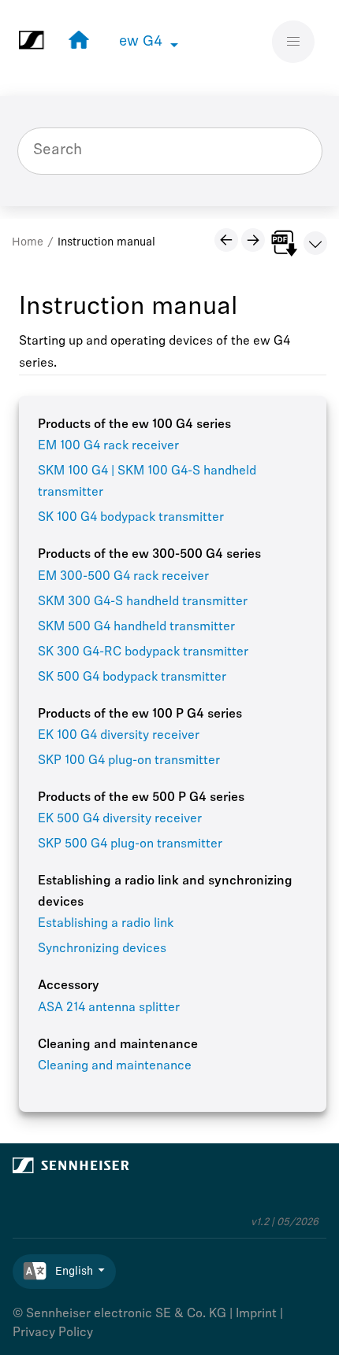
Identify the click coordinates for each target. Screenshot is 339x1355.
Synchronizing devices (102, 949)
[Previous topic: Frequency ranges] (226, 240)
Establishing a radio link (105, 923)
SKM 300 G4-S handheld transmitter (143, 602)
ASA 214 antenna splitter (109, 1008)
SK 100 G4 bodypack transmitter (131, 517)
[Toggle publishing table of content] (315, 243)
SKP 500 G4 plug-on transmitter (130, 844)
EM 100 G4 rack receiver (108, 446)
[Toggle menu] (293, 42)
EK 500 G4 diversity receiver (120, 819)
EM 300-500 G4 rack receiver (123, 576)
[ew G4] (74, 41)
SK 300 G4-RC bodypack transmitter (143, 652)
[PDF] (284, 243)
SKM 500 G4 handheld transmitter (136, 627)
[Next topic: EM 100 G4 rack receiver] (253, 240)
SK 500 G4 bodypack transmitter (132, 677)
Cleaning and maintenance (115, 1066)
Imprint (256, 1314)
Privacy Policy (53, 1333)
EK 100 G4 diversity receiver (118, 735)
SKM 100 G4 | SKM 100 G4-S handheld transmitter (147, 482)
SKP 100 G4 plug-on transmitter (129, 761)
